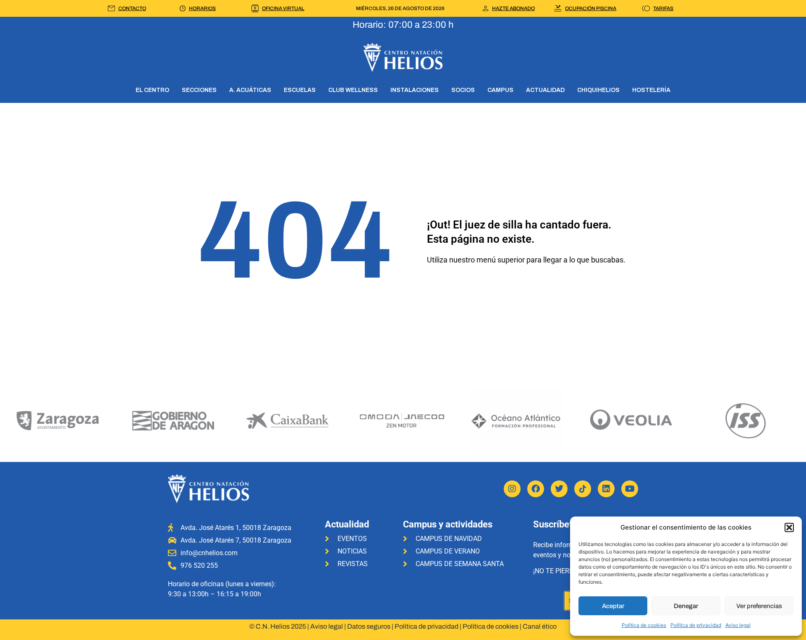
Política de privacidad (695, 625)
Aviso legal (738, 625)
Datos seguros (368, 626)
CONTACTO (132, 8)
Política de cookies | (493, 626)
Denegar (686, 606)
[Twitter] (559, 488)
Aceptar (613, 606)
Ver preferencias (759, 606)
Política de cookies (644, 625)
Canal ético (540, 626)
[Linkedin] (606, 488)
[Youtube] (629, 488)
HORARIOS (202, 8)
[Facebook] (535, 488)
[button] (789, 527)
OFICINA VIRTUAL (283, 8)
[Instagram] (512, 488)
